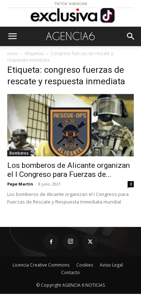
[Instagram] (70, 241)
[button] (12, 36)
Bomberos (19, 153)
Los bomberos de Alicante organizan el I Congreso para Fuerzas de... (68, 170)
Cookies (84, 265)
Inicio (12, 53)
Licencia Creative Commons (41, 265)
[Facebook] (51, 241)
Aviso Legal (111, 265)
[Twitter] (90, 241)
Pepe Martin (20, 184)
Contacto (70, 272)
